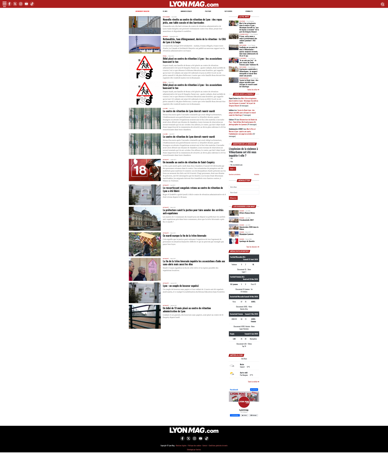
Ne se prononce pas (236, 165)
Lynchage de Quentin (246, 241)
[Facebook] (9, 4)
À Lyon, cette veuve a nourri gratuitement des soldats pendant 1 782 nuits (248, 39)
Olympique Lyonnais (246, 234)
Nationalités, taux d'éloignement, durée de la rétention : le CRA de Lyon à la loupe (194, 40)
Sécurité (165, 36)
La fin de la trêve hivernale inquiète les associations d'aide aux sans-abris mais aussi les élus (194, 262)
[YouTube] (26, 4)
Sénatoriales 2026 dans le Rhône (248, 228)
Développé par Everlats (194, 449)
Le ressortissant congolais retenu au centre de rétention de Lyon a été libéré (193, 189)
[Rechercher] (382, 4)
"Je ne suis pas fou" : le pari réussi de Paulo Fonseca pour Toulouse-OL (248, 62)
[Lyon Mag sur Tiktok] (206, 440)
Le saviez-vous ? (244, 34)
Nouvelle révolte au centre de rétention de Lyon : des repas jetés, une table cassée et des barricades (192, 20)
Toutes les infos (252, 89)
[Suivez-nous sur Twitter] (188, 440)
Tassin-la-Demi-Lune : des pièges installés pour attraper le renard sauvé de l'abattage (248, 83)
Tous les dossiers (252, 247)
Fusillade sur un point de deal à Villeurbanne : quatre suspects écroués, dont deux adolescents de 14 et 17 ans (248, 51)
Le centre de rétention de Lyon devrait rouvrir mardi (189, 111)
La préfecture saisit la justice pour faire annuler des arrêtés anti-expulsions (193, 211)
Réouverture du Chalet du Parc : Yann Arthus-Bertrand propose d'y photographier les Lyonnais (243, 122)
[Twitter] (14, 4)
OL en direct (243, 58)
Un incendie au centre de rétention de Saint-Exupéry (189, 162)
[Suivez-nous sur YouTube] (200, 440)
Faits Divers (228, 11)
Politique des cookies (194, 445)
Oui (231, 158)
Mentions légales (181, 445)
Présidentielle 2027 (246, 220)
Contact (204, 445)
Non (231, 161)
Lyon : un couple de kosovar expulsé (181, 286)
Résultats (256, 174)
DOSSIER (241, 211)
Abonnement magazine (142, 11)
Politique (208, 11)
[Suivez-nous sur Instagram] (194, 440)
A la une (165, 108)
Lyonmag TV (249, 11)
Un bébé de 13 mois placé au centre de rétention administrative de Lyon (187, 309)
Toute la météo (253, 381)
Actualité (166, 159)
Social (165, 56)
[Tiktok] (31, 4)
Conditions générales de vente (218, 445)
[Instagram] (20, 4)
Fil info (165, 11)
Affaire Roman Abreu (247, 212)
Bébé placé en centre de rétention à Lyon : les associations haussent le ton (192, 60)
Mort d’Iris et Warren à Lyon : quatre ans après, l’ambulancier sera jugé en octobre (242, 131)
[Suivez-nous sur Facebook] (244, 402)
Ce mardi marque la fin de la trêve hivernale (184, 235)
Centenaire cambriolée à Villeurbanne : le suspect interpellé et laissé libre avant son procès (248, 72)
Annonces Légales (186, 11)
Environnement (244, 78)
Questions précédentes (234, 174)
